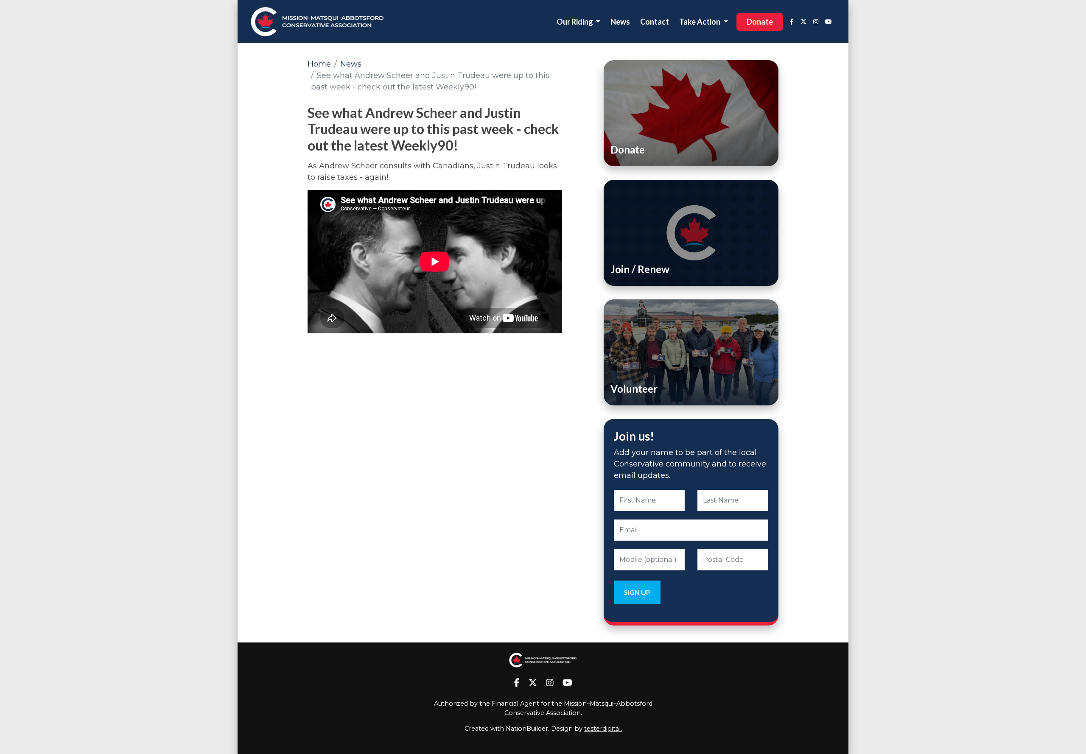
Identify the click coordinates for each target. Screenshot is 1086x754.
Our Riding (575, 21)
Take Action (700, 21)
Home (319, 64)
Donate (760, 21)
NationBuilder (527, 728)
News (620, 21)
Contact (654, 21)
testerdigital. (603, 728)
